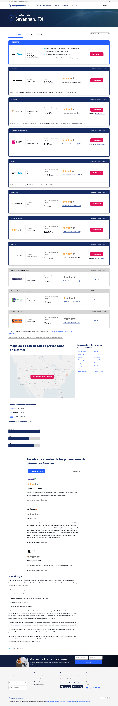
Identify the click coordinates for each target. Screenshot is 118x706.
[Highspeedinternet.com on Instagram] (93, 688)
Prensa (87, 684)
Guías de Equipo (38, 678)
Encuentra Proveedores (43, 5)
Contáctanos (89, 681)
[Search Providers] (25, 683)
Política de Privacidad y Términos (67, 701)
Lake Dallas (97, 357)
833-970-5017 (100, 258)
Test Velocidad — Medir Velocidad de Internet (70, 675)
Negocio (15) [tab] (29, 35)
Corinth (96, 363)
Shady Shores (82, 372)
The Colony (97, 354)
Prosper (80, 363)
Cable (12, 408)
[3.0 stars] (69, 298)
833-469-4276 (100, 144)
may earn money (13, 1)
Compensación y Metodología (53, 701)
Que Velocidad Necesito (65, 678)
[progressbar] (24, 431)
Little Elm (80, 357)
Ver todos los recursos (39, 684)
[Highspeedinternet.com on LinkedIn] (99, 688)
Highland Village (99, 372)
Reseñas (56, 5)
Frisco (79, 369)
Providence (81, 354)
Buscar (105, 5)
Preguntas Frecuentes (39, 681)
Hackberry (81, 360)
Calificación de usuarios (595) (71, 144)
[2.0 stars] (67, 298)
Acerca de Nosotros (90, 675)
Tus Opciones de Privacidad (84, 701)
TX (14, 648)
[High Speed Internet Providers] (18, 5)
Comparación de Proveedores (41, 675)
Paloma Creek (82, 351)
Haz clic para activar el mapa (42, 376)
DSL (11, 412)
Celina (96, 351)
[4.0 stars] (72, 298)
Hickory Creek (98, 360)
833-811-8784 (100, 114)
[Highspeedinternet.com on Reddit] (96, 688)
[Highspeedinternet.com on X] (90, 688)
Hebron (96, 369)
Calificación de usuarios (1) (71, 302)
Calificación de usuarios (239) (71, 205)
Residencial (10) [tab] (16, 35)
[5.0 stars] (74, 298)
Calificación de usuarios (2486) (71, 175)
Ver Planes (95, 54)
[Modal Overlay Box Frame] (59, 661)
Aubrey (80, 366)
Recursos (65, 5)
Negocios (74, 5)
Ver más (96, 279)
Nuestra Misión (89, 678)
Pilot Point (97, 366)
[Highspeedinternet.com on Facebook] (87, 688)
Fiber (11, 416)
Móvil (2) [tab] (40, 35)
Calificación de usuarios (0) (71, 281)
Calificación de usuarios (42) (71, 231)
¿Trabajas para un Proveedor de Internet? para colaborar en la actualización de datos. (35, 337)
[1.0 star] (64, 298)
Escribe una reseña (36, 471)
